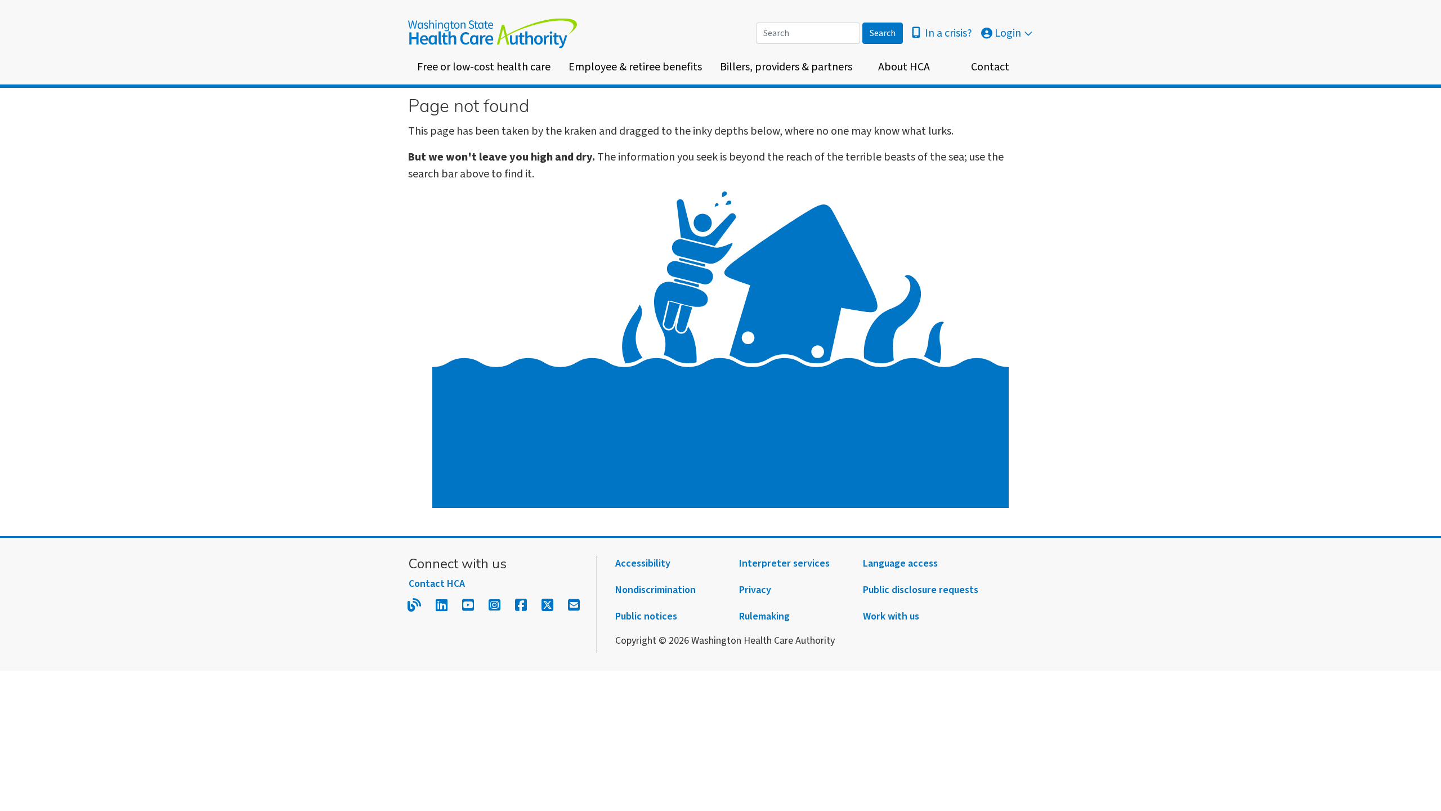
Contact (990, 67)
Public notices (646, 616)
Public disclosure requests (920, 590)
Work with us (891, 616)
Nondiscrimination (655, 590)
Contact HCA (437, 584)
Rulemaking (764, 616)
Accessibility (642, 563)
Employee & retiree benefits (635, 67)
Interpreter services (784, 563)
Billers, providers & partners (786, 67)
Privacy (755, 590)
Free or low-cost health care (484, 67)
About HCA (904, 67)
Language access (900, 563)
